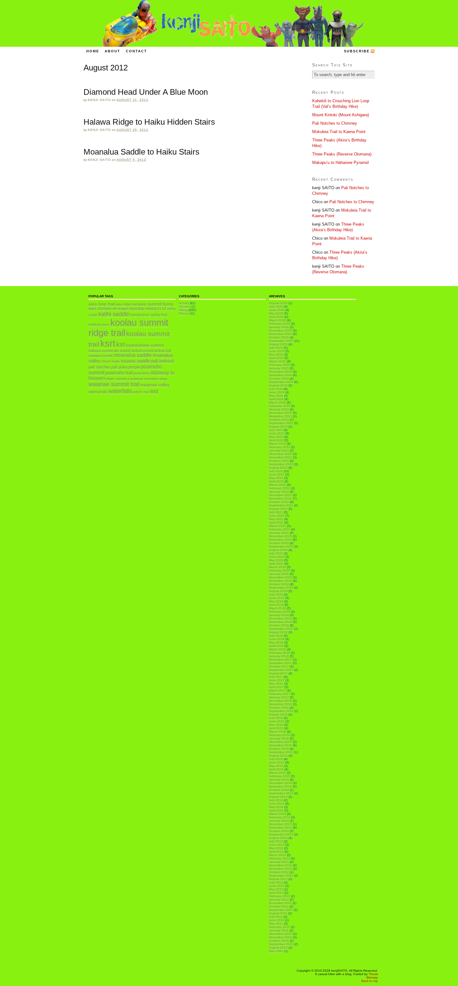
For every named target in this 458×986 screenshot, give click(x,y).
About (112, 51)
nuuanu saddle (135, 360)
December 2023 (280, 412)
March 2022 (277, 484)
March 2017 (277, 690)
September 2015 (281, 752)
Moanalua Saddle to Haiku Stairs (141, 151)
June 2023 (276, 433)
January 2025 (279, 368)
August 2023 (278, 426)
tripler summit (116, 379)
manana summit (100, 355)
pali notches (99, 367)
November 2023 (280, 416)
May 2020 (276, 560)
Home (92, 51)
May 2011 (276, 923)
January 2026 (279, 327)
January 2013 (279, 862)
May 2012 (276, 889)
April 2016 (276, 728)
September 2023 (281, 423)
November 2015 (280, 745)
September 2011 (281, 910)
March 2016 (277, 731)
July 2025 (276, 347)
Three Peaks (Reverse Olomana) (341, 154)
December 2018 (280, 618)
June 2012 (276, 886)
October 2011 (279, 906)
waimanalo (97, 391)
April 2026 (276, 316)
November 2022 (280, 457)
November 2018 (280, 622)
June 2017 (276, 680)
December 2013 (280, 824)
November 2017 (280, 663)
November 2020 (280, 539)
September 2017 (281, 670)
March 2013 (277, 855)
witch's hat (141, 392)
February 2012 (279, 896)
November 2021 (280, 498)
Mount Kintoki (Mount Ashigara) (340, 114)
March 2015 (277, 772)
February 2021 (279, 529)
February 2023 (279, 447)
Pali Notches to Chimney (334, 123)
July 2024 (276, 388)
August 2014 (278, 796)
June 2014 (276, 803)
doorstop (137, 308)
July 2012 (276, 882)
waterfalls (120, 391)
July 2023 (276, 430)
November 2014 (280, 786)
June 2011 (276, 920)
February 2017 (279, 694)
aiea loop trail (101, 303)
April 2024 (276, 399)
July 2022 (276, 471)
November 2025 (280, 334)
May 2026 (276, 313)
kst (120, 344)
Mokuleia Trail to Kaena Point (338, 131)
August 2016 (278, 714)
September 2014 (281, 793)
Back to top (369, 981)
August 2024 (278, 385)
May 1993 (276, 951)
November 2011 (280, 903)
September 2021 (281, 505)
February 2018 (279, 652)
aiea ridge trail (126, 304)
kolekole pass (98, 324)
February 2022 (279, 488)
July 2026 (276, 306)
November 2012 (280, 868)
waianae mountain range (149, 379)
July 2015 (276, 759)
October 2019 (279, 584)
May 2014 (276, 807)
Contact (136, 51)
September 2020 (281, 546)
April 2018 (276, 646)
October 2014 (279, 790)
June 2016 (276, 721)
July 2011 (276, 916)
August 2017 (278, 673)
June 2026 (276, 310)
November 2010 (280, 937)
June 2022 (276, 474)
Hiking (151, 308)
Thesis (373, 974)
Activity (184, 303)
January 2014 (279, 820)
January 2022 (279, 491)
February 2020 (279, 570)
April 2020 (276, 563)
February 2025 (279, 364)
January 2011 (279, 930)
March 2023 (277, 443)
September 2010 (281, 944)
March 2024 (277, 402)
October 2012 (279, 872)
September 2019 (281, 587)
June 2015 (276, 762)
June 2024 (276, 392)
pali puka (119, 367)
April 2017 (276, 687)
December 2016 (280, 700)
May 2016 (276, 724)
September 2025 (281, 340)
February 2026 (279, 323)
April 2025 (276, 358)
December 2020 (280, 536)
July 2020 (276, 553)
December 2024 (280, 371)
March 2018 (277, 649)
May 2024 (276, 395)
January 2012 (279, 899)
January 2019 (279, 615)
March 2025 (277, 361)
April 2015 (276, 769)
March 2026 (277, 320)
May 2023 (276, 436)
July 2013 (276, 841)
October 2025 (279, 337)
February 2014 (279, 817)
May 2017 (276, 683)
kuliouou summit (100, 350)
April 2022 (276, 481)
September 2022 (281, 464)
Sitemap (372, 977)
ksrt (107, 343)
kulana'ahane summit (145, 345)
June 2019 (276, 598)
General (184, 306)
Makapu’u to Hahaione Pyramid (340, 162)
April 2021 (276, 522)
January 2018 (279, 656)
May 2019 (276, 601)
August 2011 (278, 913)
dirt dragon (120, 308)
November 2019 (280, 580)
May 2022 (276, 478)
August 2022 (278, 467)
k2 (164, 308)
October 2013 (279, 831)
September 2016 (281, 711)
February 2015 (279, 776)
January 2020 (279, 574)
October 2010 (279, 940)
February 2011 (279, 927)
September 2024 (281, 382)
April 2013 (276, 851)
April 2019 (276, 604)
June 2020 (276, 556)
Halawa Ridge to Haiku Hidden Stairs (149, 122)
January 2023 (279, 450)
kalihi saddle (113, 314)
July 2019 (276, 594)
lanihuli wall (162, 350)
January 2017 (279, 697)
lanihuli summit (142, 350)
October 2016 (279, 707)
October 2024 (279, 378)
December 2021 (280, 495)
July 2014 (276, 800)
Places (183, 313)
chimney (104, 308)
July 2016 (276, 718)
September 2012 (281, 875)
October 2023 (279, 419)
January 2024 (279, 409)
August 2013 (278, 838)
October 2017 (279, 666)
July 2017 (276, 676)
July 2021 (276, 512)
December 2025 (280, 330)
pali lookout (162, 360)
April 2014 (276, 810)
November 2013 (280, 827)
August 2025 (278, 344)
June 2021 (276, 515)
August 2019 (278, 591)
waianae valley (155, 384)
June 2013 (276, 844)
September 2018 (281, 628)
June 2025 (276, 351)
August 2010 (278, 947)
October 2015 (279, 748)
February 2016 (279, 735)
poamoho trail (119, 372)
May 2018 (276, 642)
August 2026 (278, 303)
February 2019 (279, 611)
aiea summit (150, 303)
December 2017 (280, 659)
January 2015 (279, 779)
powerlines (142, 373)
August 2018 (278, 632)
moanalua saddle (132, 355)
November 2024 (280, 375)
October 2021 (279, 502)
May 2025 (276, 354)
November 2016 (280, 704)
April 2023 (276, 440)
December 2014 (280, 783)
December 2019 (280, 577)
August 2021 (278, 508)
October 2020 (279, 543)
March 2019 (277, 608)
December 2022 (280, 454)
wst (154, 391)
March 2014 (277, 814)
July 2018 (276, 635)
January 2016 (279, 738)
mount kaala (110, 361)
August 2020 (278, 550)
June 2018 (276, 639)
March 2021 (277, 526)
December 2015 (280, 742)
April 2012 (276, 892)
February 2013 (279, 858)
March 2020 (277, 567)
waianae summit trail (114, 384)
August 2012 (278, 879)
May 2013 (276, 848)
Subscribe (357, 51)
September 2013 (281, 834)
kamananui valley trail (148, 315)
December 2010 (280, 934)
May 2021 (276, 519)
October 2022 (279, 460)
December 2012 (280, 865)
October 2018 (279, 625)
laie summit (122, 350)
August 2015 (278, 755)
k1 (159, 308)
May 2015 (276, 766)
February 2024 (279, 406)
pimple (134, 367)
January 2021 (279, 532)
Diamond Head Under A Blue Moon (145, 92)
